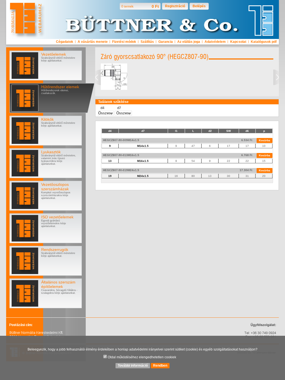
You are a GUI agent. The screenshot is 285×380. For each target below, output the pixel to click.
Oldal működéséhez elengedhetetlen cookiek (141, 357)
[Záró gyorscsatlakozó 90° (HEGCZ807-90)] (114, 89)
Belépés (199, 6)
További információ (133, 365)
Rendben (160, 365)
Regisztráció (175, 6)
